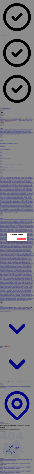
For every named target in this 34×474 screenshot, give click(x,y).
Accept (22, 239)
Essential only (12, 239)
